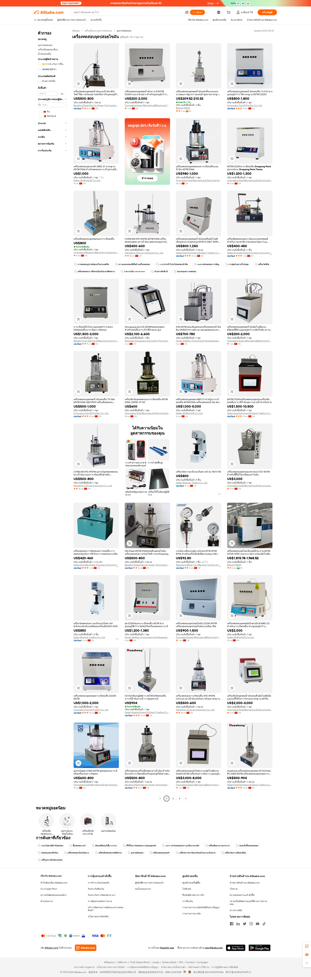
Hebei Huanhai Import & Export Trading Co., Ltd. (198, 253)
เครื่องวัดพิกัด (263, 264)
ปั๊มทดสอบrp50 (79, 846)
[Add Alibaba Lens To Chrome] (85, 948)
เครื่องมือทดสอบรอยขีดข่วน (110, 853)
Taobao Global (169, 962)
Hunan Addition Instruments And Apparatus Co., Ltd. (198, 341)
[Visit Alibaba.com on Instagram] (251, 924)
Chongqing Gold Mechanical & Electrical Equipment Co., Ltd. (198, 180)
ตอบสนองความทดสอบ (186, 271)
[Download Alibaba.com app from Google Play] (260, 948)
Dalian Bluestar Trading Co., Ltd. (191, 482)
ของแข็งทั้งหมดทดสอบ (249, 846)
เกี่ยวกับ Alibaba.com (51, 876)
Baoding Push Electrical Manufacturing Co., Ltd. (96, 341)
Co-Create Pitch (48, 889)
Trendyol (190, 962)
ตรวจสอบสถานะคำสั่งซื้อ (242, 895)
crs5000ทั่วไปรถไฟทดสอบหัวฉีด (174, 264)
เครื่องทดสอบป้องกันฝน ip (78, 853)
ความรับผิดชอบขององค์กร (53, 895)
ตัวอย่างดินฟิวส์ (161, 271)
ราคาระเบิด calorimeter (134, 271)
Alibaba (76, 30)
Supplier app (167, 947)
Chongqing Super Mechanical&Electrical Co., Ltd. (147, 105)
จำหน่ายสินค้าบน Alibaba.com (245, 882)
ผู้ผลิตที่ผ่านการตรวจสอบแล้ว (149, 882)
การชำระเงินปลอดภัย (98, 882)
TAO (181, 962)
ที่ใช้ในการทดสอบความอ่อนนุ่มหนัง (141, 846)
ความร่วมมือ (236, 910)
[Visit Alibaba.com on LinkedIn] (238, 924)
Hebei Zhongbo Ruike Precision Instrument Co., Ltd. (249, 253)
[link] (307, 946)
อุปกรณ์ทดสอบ (137, 853)
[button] (187, 12)
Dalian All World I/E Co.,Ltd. (87, 180)
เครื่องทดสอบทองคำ (161, 853)
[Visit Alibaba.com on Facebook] (232, 924)
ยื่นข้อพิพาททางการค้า (193, 895)
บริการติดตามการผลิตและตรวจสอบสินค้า (105, 909)
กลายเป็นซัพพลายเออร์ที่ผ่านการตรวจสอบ (248, 902)
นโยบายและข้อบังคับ (98, 916)
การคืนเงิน (187, 901)
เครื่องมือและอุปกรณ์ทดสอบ (98, 30)
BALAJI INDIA (183, 108)
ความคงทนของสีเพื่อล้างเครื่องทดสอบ (134, 264)
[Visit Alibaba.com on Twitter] (245, 924)
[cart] (229, 13)
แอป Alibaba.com (214, 947)
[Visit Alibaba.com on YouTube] (257, 924)
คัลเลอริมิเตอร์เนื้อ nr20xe (106, 846)
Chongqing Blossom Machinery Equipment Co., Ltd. (96, 252)
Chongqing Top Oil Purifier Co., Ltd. (244, 105)
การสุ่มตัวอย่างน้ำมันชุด (239, 264)
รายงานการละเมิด (191, 913)
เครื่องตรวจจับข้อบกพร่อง (52, 860)
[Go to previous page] (160, 798)
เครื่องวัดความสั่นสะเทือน (235, 853)
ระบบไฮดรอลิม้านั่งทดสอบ (52, 846)
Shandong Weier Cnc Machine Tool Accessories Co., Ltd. (198, 565)
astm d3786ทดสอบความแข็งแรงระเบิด (182, 846)
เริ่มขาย (233, 889)
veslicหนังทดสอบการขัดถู (208, 264)
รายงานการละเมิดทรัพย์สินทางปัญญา (201, 907)
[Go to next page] (186, 798)
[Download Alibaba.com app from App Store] (235, 948)
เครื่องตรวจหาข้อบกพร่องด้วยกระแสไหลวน (197, 853)
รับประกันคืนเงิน (96, 889)
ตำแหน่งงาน (46, 901)
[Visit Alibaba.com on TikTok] (264, 924)
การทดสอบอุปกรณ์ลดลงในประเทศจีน (93, 264)
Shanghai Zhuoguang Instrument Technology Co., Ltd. (147, 341)
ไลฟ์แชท (186, 889)
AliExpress (109, 962)
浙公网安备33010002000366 (208, 972)
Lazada (155, 962)
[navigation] (52, 415)
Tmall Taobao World (139, 962)
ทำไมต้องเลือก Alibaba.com (53, 882)
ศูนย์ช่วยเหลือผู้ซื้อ (191, 882)
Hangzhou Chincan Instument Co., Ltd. (144, 253)
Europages (202, 962)
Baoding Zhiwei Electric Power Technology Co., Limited (96, 105)
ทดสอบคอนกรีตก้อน (49, 853)
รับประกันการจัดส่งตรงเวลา (101, 895)
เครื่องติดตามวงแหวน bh (219, 846)
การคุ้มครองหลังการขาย (100, 901)
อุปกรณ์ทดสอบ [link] (124, 30)
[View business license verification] (184, 972)
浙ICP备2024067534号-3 (238, 972)
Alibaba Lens (51, 947)
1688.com (122, 962)
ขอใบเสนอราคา (143, 889)
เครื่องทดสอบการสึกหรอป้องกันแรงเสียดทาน (96, 271)
